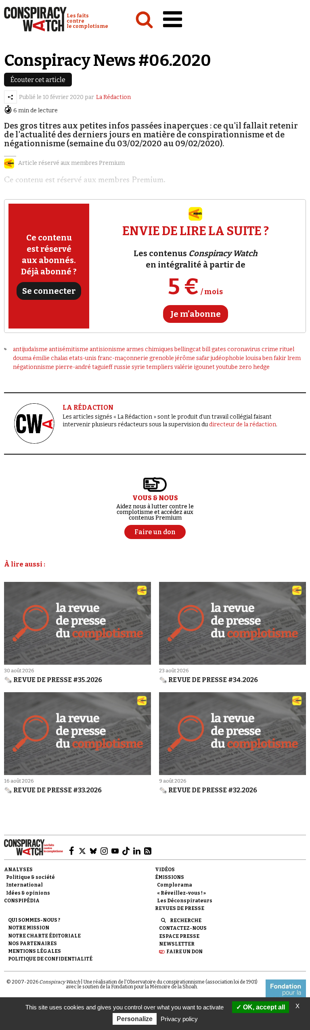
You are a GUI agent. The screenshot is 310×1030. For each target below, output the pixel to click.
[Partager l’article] (10, 97)
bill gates (214, 349)
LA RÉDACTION (88, 407)
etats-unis (82, 358)
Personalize (135, 1018)
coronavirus (243, 349)
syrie (138, 367)
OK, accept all (263, 1007)
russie (122, 367)
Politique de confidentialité (50, 959)
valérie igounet (194, 367)
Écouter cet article (37, 80)
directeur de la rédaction (242, 424)
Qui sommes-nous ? (34, 920)
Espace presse (179, 936)
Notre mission (28, 928)
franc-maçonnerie (123, 358)
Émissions (169, 877)
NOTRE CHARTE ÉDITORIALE (44, 936)
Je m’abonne (195, 314)
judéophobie (227, 358)
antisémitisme (68, 349)
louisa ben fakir (265, 358)
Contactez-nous (183, 928)
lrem (294, 358)
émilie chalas (50, 358)
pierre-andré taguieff (84, 367)
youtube (227, 367)
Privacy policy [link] (179, 1018)
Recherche (185, 920)
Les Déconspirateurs (184, 901)
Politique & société (30, 877)
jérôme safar (192, 358)
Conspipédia (22, 901)
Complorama (174, 885)
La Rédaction (113, 97)
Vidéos (165, 869)
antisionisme (107, 349)
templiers (159, 367)
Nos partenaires (32, 943)
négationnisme (33, 367)
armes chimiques (149, 349)
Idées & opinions (28, 893)
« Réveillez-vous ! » (181, 893)
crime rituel (278, 349)
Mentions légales (34, 951)
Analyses (18, 869)
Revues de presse (179, 908)
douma (22, 358)
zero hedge (254, 367)
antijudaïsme (30, 349)
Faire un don (184, 951)
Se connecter (48, 291)
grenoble (161, 358)
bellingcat (187, 349)
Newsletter (177, 944)
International (24, 885)
